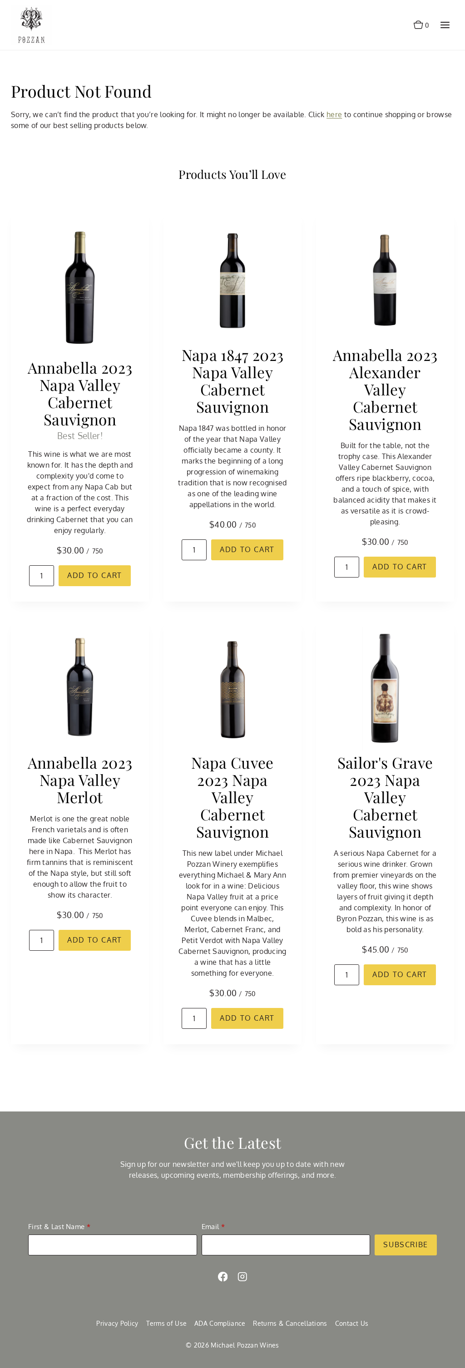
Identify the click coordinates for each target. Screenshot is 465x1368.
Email (210, 1226)
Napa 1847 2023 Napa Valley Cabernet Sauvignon (233, 380)
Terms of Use (166, 1323)
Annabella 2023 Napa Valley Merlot (80, 779)
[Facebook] (222, 1276)
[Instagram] (242, 1276)
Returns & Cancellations (290, 1323)
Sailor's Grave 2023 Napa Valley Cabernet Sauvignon (385, 796)
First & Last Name (56, 1226)
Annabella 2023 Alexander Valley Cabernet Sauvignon (385, 389)
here (334, 114)
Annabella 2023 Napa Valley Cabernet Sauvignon (80, 393)
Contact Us (352, 1323)
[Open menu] (444, 25)
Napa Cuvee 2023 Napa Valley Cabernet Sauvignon (232, 796)
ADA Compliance (219, 1323)
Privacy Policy (117, 1323)
